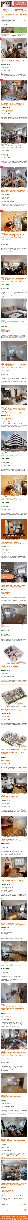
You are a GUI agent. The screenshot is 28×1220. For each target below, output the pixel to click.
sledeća (23, 1204)
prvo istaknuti (20, 35)
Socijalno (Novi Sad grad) (6, 20)
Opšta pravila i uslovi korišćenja (14, 1218)
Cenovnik (25, 1218)
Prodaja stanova (9, 61)
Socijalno (22, 61)
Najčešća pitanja (6, 1216)
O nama (13, 1216)
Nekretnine (3, 61)
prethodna (5, 1204)
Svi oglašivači (4, 35)
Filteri (24, 20)
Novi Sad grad (17, 61)
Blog (17, 1216)
